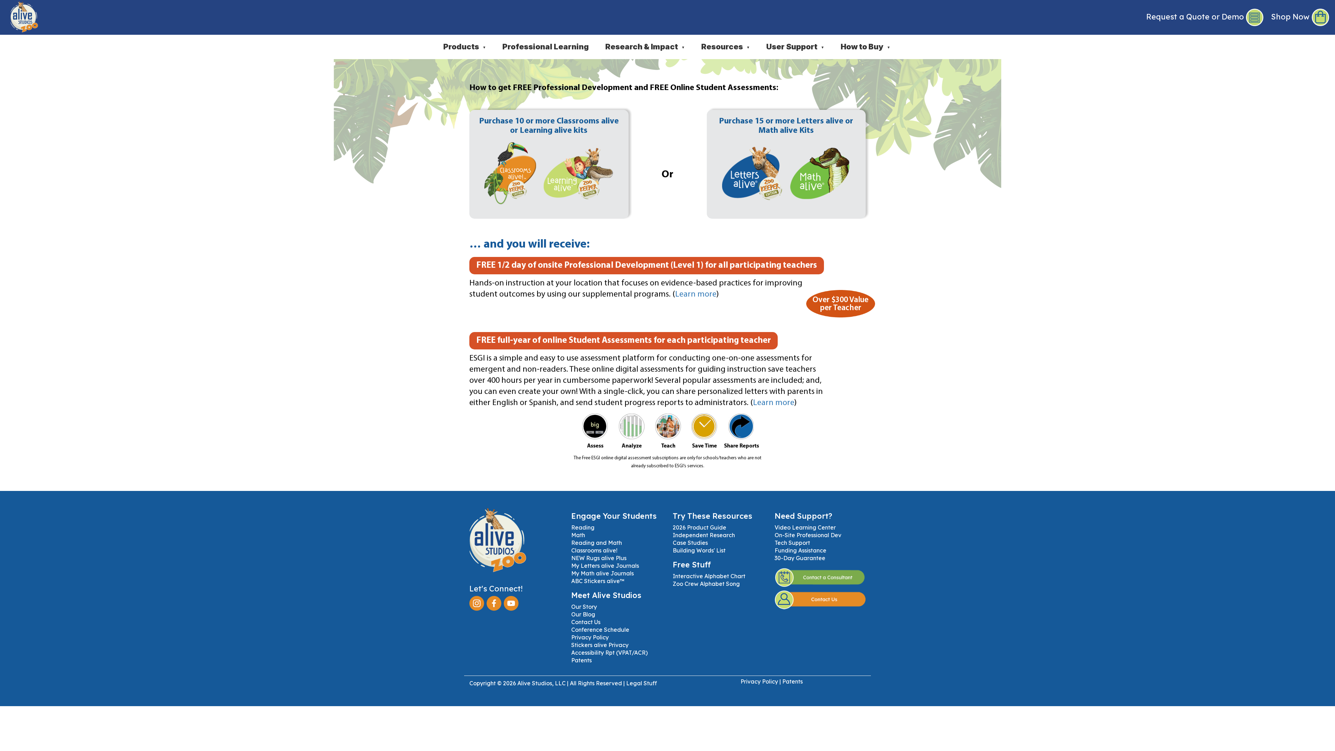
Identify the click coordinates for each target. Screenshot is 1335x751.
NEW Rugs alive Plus (598, 558)
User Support (795, 46)
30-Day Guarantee (800, 558)
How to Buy (865, 46)
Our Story (584, 606)
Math (578, 535)
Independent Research (704, 535)
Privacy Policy (590, 637)
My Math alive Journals (602, 573)
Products (464, 46)
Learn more (696, 294)
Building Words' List (699, 550)
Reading (582, 527)
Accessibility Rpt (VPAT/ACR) (609, 652)
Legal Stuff (641, 683)
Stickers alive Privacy (600, 644)
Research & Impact (645, 46)
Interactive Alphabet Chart (709, 576)
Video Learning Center (805, 527)
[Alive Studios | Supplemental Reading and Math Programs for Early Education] (19, 15)
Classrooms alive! (594, 550)
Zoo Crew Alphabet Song (706, 583)
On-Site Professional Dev (808, 535)
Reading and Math (596, 542)
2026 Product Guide (699, 527)
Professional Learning (545, 46)
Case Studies (690, 542)
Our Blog (583, 614)
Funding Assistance (800, 550)
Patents (581, 660)
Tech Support (792, 542)
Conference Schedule (600, 629)
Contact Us (585, 622)
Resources (725, 46)
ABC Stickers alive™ (597, 581)
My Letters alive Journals (605, 565)
